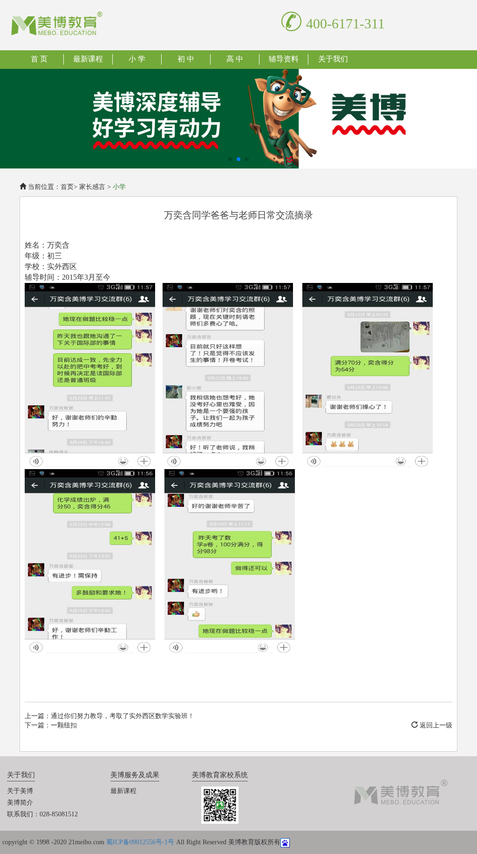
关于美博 (20, 790)
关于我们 (333, 59)
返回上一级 (435, 725)
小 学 (137, 59)
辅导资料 (284, 59)
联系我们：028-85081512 (42, 814)
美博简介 (20, 802)
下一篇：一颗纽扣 (51, 725)
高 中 (234, 59)
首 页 (39, 59)
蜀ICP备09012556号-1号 (140, 842)
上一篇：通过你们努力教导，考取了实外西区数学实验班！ (109, 716)
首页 (67, 186)
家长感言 (92, 186)
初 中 (185, 59)
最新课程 (88, 59)
